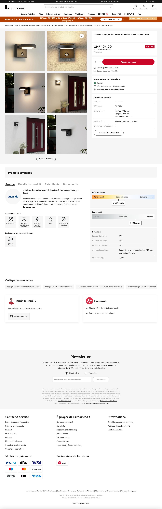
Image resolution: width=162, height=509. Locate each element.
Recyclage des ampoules (128, 491)
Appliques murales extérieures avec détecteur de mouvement (100, 287)
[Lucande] (13, 196)
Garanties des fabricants (15, 445)
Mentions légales (115, 430)
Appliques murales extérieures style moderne (23, 287)
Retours (8, 437)
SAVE (111, 19)
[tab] (10, 184)
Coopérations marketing (67, 430)
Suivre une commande (14, 426)
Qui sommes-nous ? (65, 422)
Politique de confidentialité (108, 401)
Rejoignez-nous (63, 437)
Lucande (118, 101)
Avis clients (52, 184)
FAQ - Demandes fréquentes (17, 422)
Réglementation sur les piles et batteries (107, 491)
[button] (25, 93)
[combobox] (78, 7)
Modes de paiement (13, 441)
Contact (8, 430)
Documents (70, 184)
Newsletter (61, 426)
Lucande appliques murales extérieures (142, 287)
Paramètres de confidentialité (35, 491)
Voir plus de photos (46, 159)
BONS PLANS (129, 14)
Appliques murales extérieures (41, 25)
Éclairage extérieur (25, 25)
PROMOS (101, 14)
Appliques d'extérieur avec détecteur (62, 25)
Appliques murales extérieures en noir (58, 287)
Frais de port (10, 433)
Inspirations (61, 445)
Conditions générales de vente (120, 422)
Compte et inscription (14, 449)
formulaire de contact (64, 401)
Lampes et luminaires (11, 25)
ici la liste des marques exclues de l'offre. (96, 403)
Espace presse (63, 441)
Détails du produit (29, 184)
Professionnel (62, 433)
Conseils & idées (74, 445)
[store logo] (14, 7)
